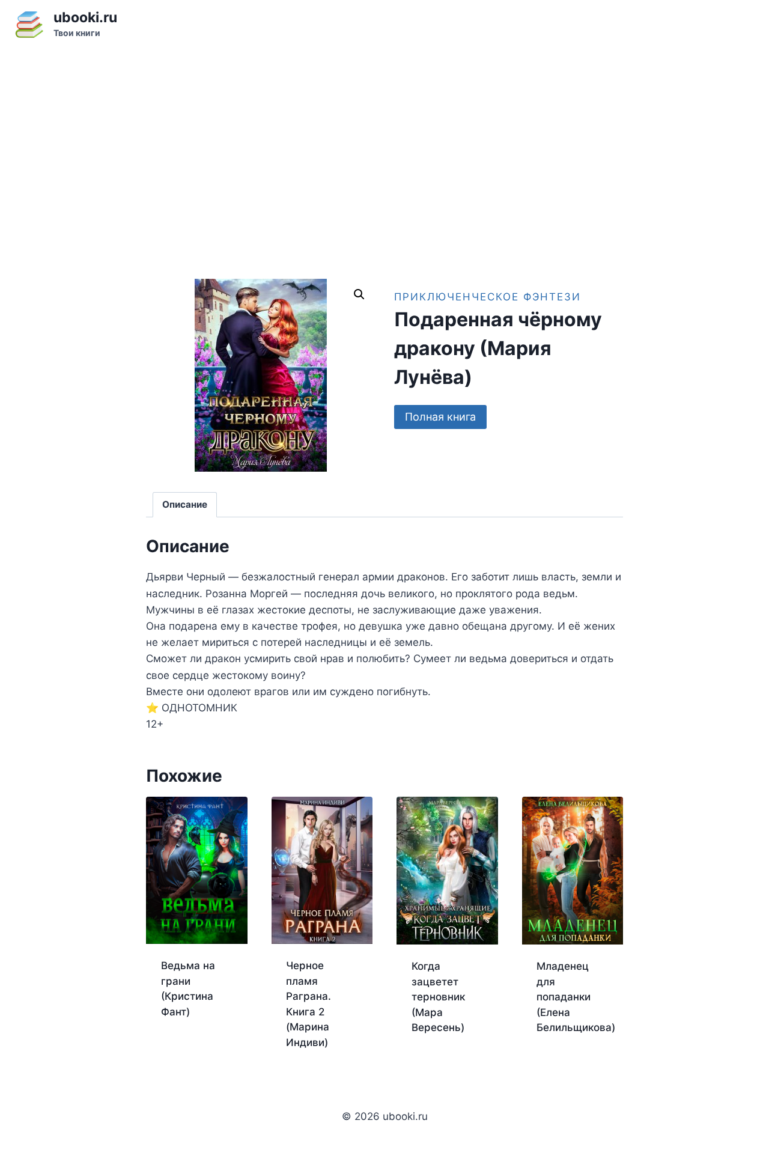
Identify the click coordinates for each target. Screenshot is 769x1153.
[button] (359, 294)
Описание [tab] (184, 504)
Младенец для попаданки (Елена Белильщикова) (575, 996)
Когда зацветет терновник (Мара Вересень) (438, 996)
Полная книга (440, 416)
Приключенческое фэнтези (487, 297)
